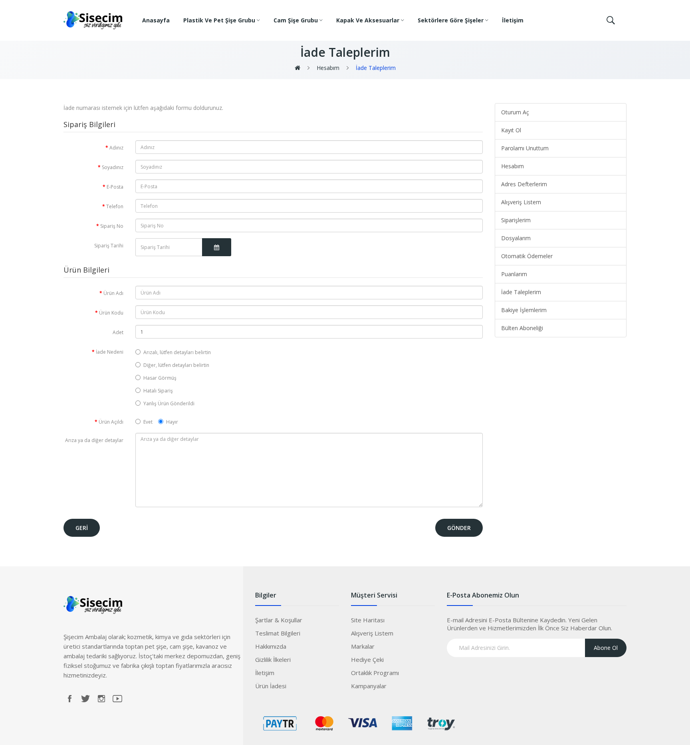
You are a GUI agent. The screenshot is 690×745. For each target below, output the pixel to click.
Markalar (363, 646)
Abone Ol (606, 647)
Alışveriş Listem (521, 202)
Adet (118, 332)
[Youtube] (117, 698)
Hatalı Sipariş (158, 390)
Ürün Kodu (111, 312)
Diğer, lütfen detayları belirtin (176, 365)
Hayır (172, 421)
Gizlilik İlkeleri (273, 659)
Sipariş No (111, 226)
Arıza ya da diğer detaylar (94, 440)
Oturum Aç (515, 112)
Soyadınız (112, 167)
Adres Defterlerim (524, 184)
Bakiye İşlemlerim (524, 310)
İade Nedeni (109, 352)
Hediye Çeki (367, 659)
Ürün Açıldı (111, 421)
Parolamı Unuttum (525, 148)
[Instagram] (101, 698)
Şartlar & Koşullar (278, 620)
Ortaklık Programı (375, 673)
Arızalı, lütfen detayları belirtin (177, 352)
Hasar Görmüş (159, 377)
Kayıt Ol (511, 130)
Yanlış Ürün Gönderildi (168, 403)
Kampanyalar (369, 686)
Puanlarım (514, 274)
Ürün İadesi (270, 686)
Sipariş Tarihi (108, 245)
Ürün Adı (113, 293)
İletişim (264, 673)
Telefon (114, 206)
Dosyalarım (516, 238)
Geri (81, 528)
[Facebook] (69, 698)
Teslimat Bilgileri (277, 633)
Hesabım (327, 68)
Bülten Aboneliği (522, 328)
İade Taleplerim (375, 68)
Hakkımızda (270, 646)
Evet (148, 421)
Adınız (116, 147)
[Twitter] (85, 698)
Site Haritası (368, 620)
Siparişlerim (516, 220)
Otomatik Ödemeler (527, 256)
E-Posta (115, 186)
